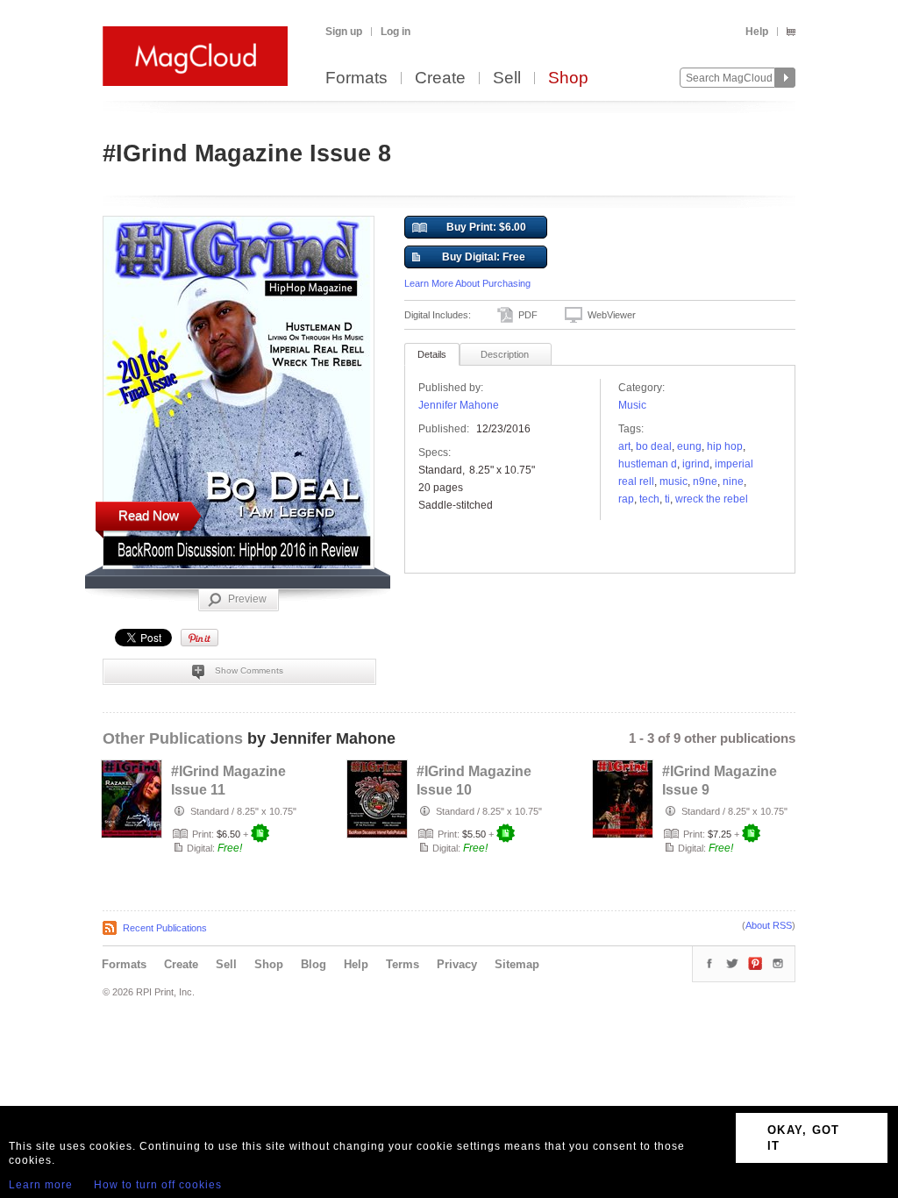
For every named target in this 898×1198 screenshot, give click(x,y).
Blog (313, 964)
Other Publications (173, 738)
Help (756, 31)
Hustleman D (647, 464)
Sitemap (517, 964)
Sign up (343, 31)
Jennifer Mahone (458, 405)
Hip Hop (725, 446)
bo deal (654, 446)
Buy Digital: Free (483, 257)
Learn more (41, 1185)
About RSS (768, 925)
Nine (733, 481)
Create (440, 78)
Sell (507, 78)
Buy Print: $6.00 (486, 227)
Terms (402, 964)
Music (632, 405)
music (673, 481)
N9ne (705, 481)
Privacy (457, 964)
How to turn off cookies (158, 1185)
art (624, 446)
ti (667, 499)
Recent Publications (165, 928)
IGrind (695, 464)
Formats (356, 78)
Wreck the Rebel (711, 499)
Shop (568, 78)
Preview (247, 599)
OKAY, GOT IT (803, 1137)
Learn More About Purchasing (467, 283)
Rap (626, 499)
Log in (395, 31)
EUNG (689, 446)
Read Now (148, 515)
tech (649, 499)
